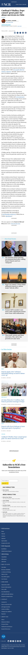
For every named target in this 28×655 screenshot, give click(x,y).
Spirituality (4, 397)
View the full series (15, 223)
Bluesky (8, 641)
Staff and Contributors (6, 626)
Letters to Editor (5, 609)
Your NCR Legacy (5, 576)
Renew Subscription (6, 587)
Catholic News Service (16, 404)
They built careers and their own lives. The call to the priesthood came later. (14, 336)
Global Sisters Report (6, 551)
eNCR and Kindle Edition (7, 594)
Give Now (3, 567)
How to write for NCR (6, 604)
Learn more (19, 26)
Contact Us (4, 602)
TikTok (20, 641)
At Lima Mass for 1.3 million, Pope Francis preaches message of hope (12, 400)
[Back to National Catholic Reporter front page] (7, 4)
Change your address (6, 611)
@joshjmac (9, 216)
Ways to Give (4, 574)
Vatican (3, 17)
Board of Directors (5, 629)
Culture (3, 536)
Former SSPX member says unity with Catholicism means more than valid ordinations (15, 311)
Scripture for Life (5, 543)
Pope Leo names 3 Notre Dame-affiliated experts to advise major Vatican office (15, 286)
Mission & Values (5, 622)
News (2, 368)
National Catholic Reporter (3, 637)
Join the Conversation (6, 24)
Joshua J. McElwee (7, 377)
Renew (20, 4)
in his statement (20, 97)
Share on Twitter (20, 33)
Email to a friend (23, 33)
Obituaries (4, 559)
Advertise (3, 561)
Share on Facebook (17, 33)
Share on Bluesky (15, 33)
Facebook (13, 641)
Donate (17, 4)
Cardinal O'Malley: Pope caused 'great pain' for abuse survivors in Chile (14, 437)
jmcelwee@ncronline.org (9, 214)
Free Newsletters (5, 591)
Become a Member (5, 569)
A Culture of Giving (6, 572)
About (2, 619)
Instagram (18, 641)
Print (26, 33)
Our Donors (4, 579)
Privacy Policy (4, 624)
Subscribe (24, 4)
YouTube (15, 641)
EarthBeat (3, 548)
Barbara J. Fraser (7, 404)
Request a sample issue (7, 596)
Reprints (3, 614)
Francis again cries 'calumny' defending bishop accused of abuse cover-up (13, 373)
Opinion (3, 538)
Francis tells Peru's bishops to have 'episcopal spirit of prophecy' (13, 427)
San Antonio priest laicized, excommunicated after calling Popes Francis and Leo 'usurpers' (15, 260)
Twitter (11, 641)
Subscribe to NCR (5, 584)
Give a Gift (3, 589)
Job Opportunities (5, 606)
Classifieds (4, 557)
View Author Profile (9, 22)
